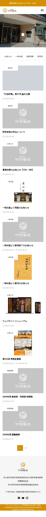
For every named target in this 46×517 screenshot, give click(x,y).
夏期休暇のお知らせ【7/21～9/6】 (23, 3)
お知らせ (8, 56)
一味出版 (19, 56)
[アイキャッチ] (23, 78)
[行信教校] (10, 10)
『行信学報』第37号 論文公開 (16, 94)
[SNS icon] (19, 498)
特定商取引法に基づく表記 (31, 505)
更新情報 (30, 56)
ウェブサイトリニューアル (15, 321)
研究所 (40, 56)
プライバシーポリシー (13, 505)
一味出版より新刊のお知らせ (16, 283)
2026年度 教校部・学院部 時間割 (18, 397)
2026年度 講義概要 (11, 434)
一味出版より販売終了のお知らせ (18, 245)
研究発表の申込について (14, 132)
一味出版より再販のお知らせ (16, 208)
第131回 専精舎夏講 (12, 359)
